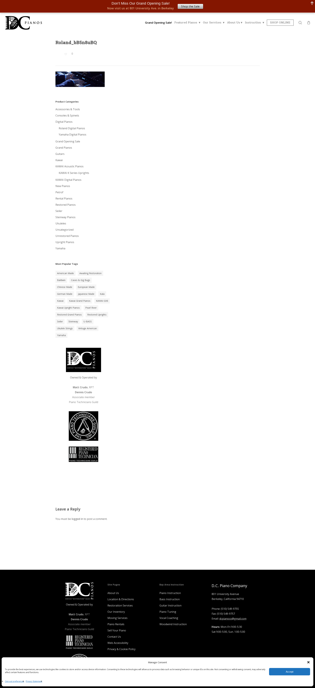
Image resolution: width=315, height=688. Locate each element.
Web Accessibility (117, 643)
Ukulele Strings (65, 328)
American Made (65, 273)
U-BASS (88, 321)
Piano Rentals (115, 624)
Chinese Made (64, 287)
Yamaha (60, 248)
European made (86, 287)
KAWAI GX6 (102, 300)
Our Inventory (116, 612)
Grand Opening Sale (67, 141)
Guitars (59, 154)
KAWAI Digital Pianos (68, 180)
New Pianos (62, 186)
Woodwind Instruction (173, 624)
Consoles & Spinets (67, 115)
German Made (64, 293)
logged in (77, 519)
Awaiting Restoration (90, 273)
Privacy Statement (34, 681)
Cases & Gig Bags (80, 280)
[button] (308, 662)
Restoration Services (120, 605)
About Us (113, 593)
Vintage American (87, 328)
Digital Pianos (64, 122)
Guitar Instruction (170, 605)
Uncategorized (64, 229)
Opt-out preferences (14, 681)
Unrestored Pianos (67, 236)
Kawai (59, 160)
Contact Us (114, 636)
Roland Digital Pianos (72, 128)
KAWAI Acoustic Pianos (69, 166)
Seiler (58, 211)
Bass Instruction (169, 599)
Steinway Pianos (65, 217)
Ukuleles (60, 223)
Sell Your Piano (116, 630)
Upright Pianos (64, 242)
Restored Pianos (65, 205)
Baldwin (61, 280)
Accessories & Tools (67, 109)
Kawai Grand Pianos (79, 300)
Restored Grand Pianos (69, 314)
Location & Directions (120, 599)
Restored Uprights (96, 314)
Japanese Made (86, 293)
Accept (289, 671)
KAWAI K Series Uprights (74, 173)
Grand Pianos (63, 147)
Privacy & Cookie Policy (121, 649)
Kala (102, 293)
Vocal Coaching (168, 618)
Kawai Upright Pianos (68, 307)
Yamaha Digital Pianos (72, 134)
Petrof (59, 192)
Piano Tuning (167, 612)
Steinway (73, 321)
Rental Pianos (63, 198)
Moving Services (117, 618)
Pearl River (91, 307)
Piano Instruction (170, 593)
